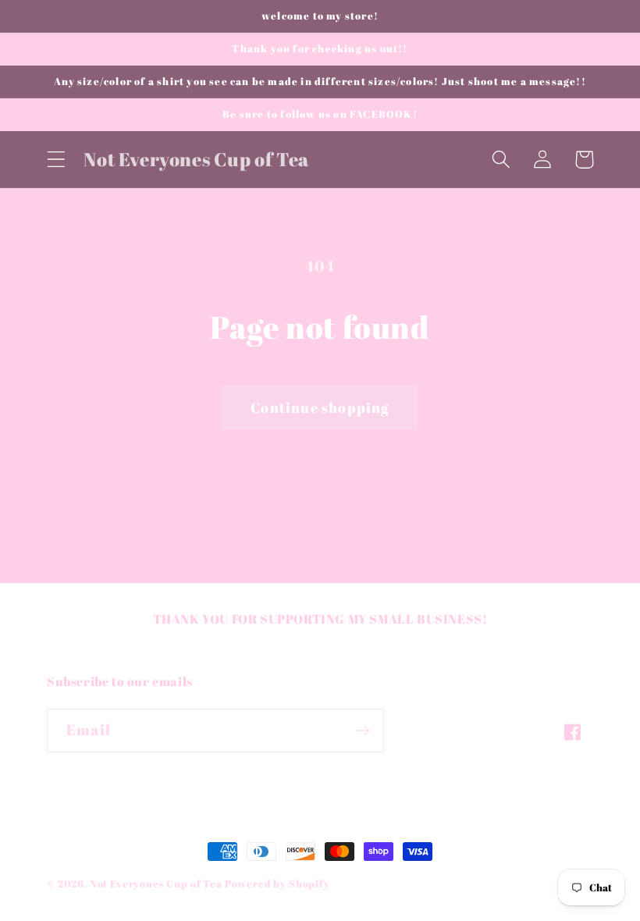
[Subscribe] (362, 730)
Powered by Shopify (277, 884)
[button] (56, 159)
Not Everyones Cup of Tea (157, 884)
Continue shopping (320, 407)
